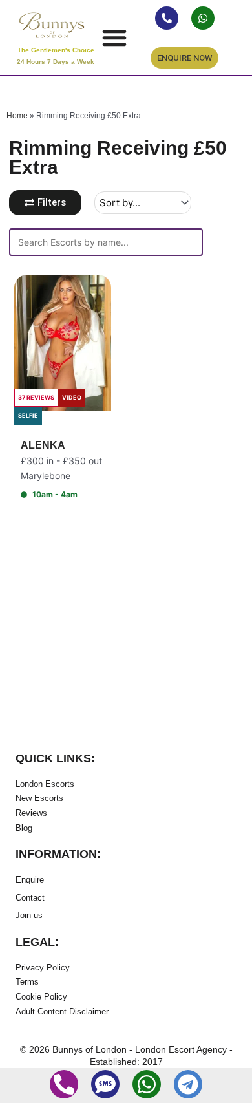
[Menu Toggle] (114, 37)
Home (17, 115)
